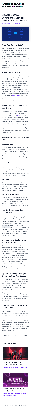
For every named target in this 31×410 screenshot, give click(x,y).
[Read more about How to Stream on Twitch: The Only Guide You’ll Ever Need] (15, 379)
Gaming (12, 367)
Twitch (24, 393)
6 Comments (6, 393)
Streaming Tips (18, 393)
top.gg (19, 115)
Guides (16, 367)
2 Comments (6, 367)
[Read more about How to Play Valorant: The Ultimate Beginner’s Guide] (15, 353)
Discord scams (16, 95)
